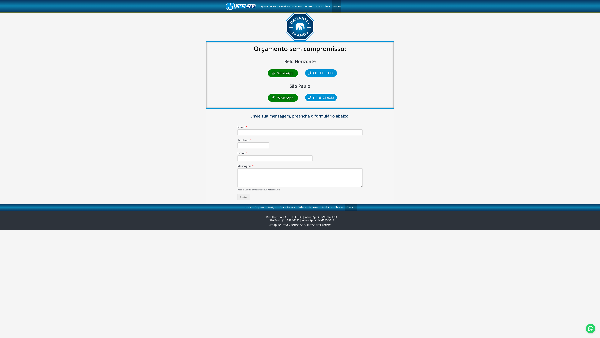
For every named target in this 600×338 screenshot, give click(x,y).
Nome (242, 127)
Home (248, 207)
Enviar (243, 197)
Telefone (244, 140)
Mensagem (246, 166)
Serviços (274, 6)
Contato (337, 6)
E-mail (242, 153)
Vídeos (298, 6)
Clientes (328, 6)
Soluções (307, 6)
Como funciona (286, 6)
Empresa (264, 6)
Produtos (318, 6)
